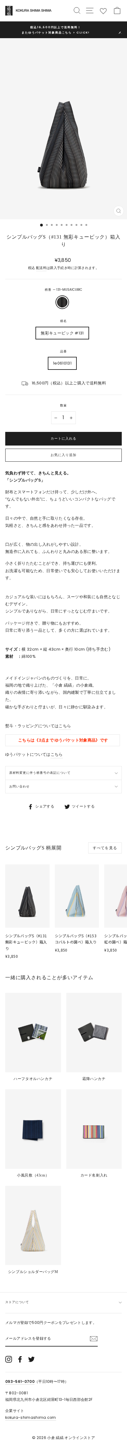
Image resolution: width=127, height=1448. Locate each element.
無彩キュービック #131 (62, 333)
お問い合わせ (19, 786)
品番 (63, 351)
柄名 (63, 321)
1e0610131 (62, 363)
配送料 (41, 268)
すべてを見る (105, 847)
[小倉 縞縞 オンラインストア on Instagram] (8, 1359)
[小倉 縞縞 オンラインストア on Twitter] (31, 1359)
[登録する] (94, 1339)
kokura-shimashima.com (30, 1417)
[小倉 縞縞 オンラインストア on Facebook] (20, 1359)
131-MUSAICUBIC (62, 302)
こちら (65, 726)
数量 (63, 405)
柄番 (63, 289)
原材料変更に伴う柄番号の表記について (40, 772)
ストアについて (17, 1302)
